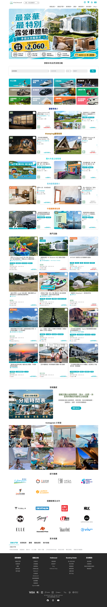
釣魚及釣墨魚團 (14, 549)
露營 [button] (74, 6)
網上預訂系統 (71, 561)
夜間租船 (35, 566)
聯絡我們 (89, 568)
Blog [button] (95, 6)
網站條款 (89, 561)
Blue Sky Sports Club (17, 260)
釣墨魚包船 (35, 568)
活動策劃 (53, 561)
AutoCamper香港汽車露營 (78, 331)
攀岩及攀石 (69, 549)
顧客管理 (71, 568)
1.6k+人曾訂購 (76, 268)
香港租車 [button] (68, 6)
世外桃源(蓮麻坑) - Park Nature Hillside (51, 260)
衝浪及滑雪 (61, 549)
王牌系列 (35, 561)
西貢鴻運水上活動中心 (47, 296)
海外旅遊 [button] (88, 6)
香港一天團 (41, 549)
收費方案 (71, 571)
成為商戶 (53, 563)
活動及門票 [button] (60, 6)
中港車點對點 (15, 367)
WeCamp (14, 296)
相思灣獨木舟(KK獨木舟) (17, 331)
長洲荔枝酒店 (42, 190)
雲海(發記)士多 (42, 165)
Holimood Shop (53, 568)
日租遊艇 (35, 563)
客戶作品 (71, 573)
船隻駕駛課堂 (35, 578)
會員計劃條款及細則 (89, 566)
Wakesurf (35, 571)
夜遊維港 (22, 549)
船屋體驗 (35, 580)
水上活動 (34, 549)
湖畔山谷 (86, 140)
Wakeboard (36, 576)
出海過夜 (35, 573)
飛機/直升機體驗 (78, 549)
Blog (53, 566)
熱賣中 (44, 339)
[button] (96, 34)
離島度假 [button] (81, 6)
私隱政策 (89, 563)
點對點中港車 (42, 215)
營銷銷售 (71, 566)
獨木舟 (28, 549)
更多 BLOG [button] (76, 408)
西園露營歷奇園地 (88, 190)
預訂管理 (71, 563)
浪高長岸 (86, 115)
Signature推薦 (35, 585)
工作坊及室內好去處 (51, 549)
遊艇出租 (52, 6)
